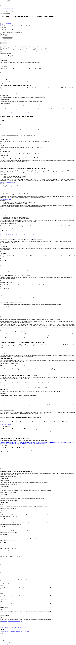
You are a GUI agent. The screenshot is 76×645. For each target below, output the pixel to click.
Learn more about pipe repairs (13, 228)
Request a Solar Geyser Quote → (6, 424)
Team (6, 8)
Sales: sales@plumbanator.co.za (11, 635)
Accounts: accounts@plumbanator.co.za (24, 635)
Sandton (5, 399)
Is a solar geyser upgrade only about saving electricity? (11, 464)
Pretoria (12, 399)
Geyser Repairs (18, 234)
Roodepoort (16, 399)
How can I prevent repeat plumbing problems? (9, 466)
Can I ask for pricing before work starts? (8, 458)
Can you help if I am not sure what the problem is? (10, 461)
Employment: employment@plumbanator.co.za (39, 635)
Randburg (2, 399)
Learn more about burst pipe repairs (6, 190)
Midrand (39, 399)
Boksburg (23, 399)
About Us (4, 6)
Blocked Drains (3, 234)
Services (2, 7)
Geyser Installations (25, 234)
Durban (51, 399)
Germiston (26, 399)
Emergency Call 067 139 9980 (5, 419)
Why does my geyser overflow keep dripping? (9, 455)
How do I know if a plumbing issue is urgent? (9, 452)
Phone (1, 35)
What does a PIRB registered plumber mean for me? (10, 460)
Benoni (19, 399)
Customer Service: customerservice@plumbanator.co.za (57, 635)
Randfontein (35, 399)
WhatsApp (6, 644)
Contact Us (11, 8)
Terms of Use (22, 631)
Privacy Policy (9, 631)
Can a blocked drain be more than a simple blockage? (10, 454)
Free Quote (2, 24)
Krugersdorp (31, 399)
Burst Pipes (8, 234)
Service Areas (2, 8)
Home (1, 6)
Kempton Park (59, 399)
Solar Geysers (23, 627)
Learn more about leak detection (6, 199)
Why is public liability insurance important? (9, 459)
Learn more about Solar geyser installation (7, 298)
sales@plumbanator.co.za (11, 4)
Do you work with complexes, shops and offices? (10, 465)
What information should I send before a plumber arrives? (11, 453)
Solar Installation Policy (16, 631)
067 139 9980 (8, 23)
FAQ (8, 8)
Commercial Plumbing (33, 234)
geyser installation (57, 262)
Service (1, 37)
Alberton (42, 399)
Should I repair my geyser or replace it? (8, 456)
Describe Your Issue (3, 228)
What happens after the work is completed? (9, 462)
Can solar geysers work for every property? (9, 463)
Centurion (9, 399)
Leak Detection (13, 234)
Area (1, 36)
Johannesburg (46, 399)
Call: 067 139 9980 (3, 4)
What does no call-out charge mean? (7, 457)
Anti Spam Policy (3, 631)
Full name (2, 34)
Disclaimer (27, 631)
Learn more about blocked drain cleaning (7, 182)
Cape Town (54, 399)
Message (2, 41)
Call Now (2, 111)
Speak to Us (17, 298)
